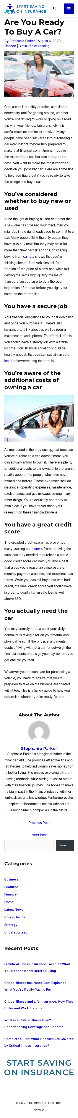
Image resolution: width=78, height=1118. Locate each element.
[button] (55, 8)
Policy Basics (14, 917)
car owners (34, 549)
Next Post (39, 835)
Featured (11, 887)
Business (11, 879)
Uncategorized (15, 932)
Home (9, 902)
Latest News (13, 910)
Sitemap (39, 1110)
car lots (28, 256)
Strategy (10, 925)
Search (64, 845)
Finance (10, 46)
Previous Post (39, 823)
